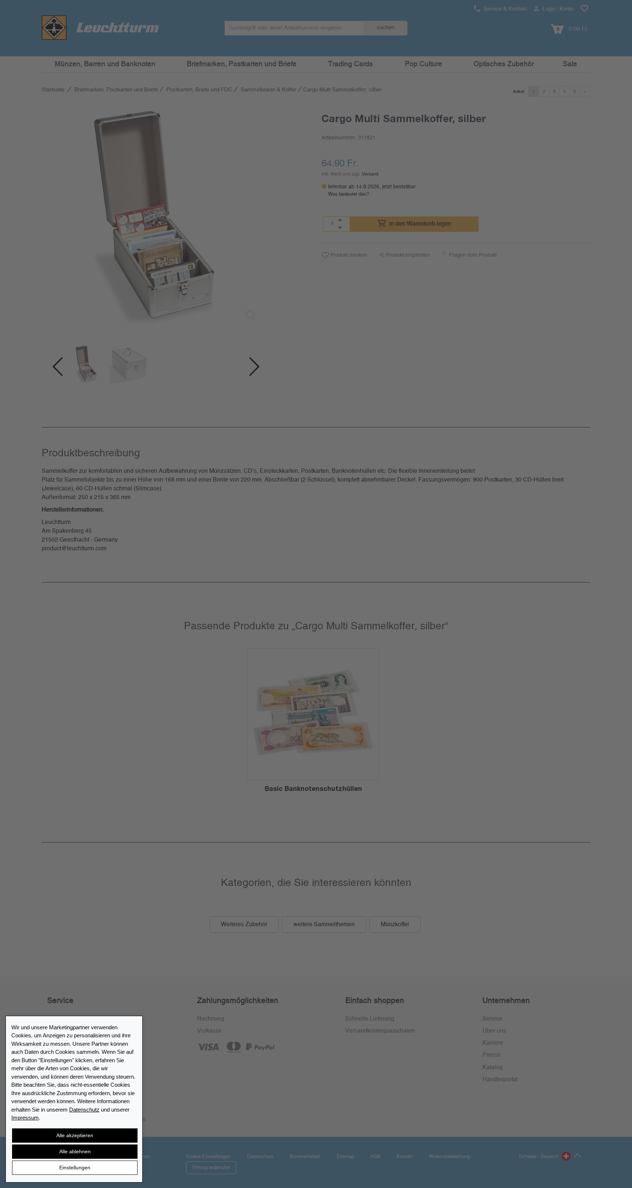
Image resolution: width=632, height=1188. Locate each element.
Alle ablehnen (75, 1151)
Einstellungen (74, 1167)
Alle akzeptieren (74, 1135)
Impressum (25, 1118)
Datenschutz (84, 1109)
